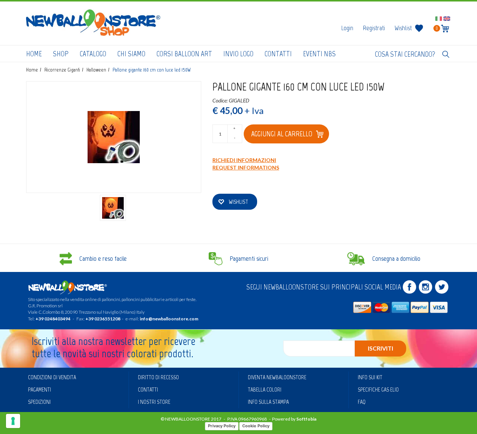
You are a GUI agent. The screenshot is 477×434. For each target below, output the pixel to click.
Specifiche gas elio (378, 389)
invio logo (238, 53)
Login (347, 28)
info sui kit (370, 377)
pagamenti (39, 389)
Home (34, 53)
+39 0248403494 (52, 318)
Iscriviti (380, 348)
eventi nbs (319, 53)
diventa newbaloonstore (277, 377)
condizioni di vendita (52, 377)
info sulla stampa (268, 401)
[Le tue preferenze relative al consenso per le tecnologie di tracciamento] (13, 421)
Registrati (374, 28)
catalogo (93, 53)
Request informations (245, 167)
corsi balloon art (184, 53)
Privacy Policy (222, 425)
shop (61, 53)
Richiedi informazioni (244, 160)
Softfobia (306, 419)
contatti (278, 53)
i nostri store (154, 401)
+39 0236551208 (102, 318)
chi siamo (131, 53)
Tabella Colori (264, 389)
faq (362, 401)
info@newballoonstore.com (169, 318)
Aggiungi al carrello (281, 133)
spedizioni (39, 401)
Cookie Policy (255, 425)
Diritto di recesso (158, 377)
